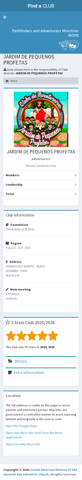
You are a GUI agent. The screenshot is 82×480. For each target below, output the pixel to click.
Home (13, 81)
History (21, 361)
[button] (5, 17)
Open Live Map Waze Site (23, 444)
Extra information (29, 372)
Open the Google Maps (21, 426)
